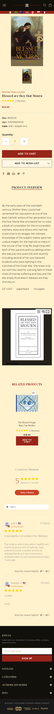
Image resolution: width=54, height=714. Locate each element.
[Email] (8, 174)
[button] (27, 12)
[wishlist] (33, 393)
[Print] (13, 174)
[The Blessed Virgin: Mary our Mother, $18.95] (27, 403)
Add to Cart (27, 441)
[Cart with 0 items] (50, 5)
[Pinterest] (23, 174)
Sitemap (45, 703)
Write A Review (27, 492)
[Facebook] (3, 174)
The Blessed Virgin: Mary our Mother (27, 424)
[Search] (44, 5)
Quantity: (7, 134)
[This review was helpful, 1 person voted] (41, 571)
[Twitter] (18, 174)
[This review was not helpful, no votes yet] (47, 571)
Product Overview (27, 187)
